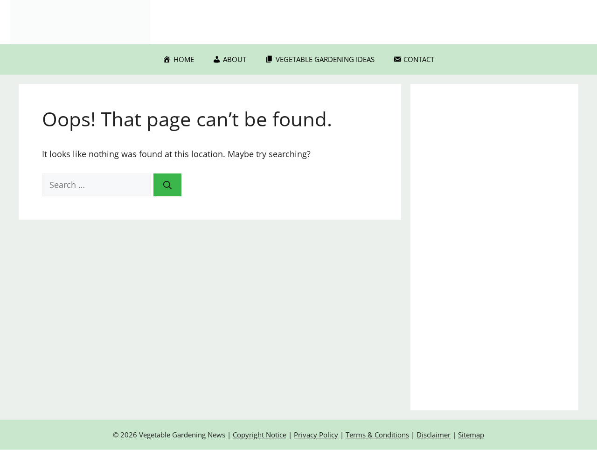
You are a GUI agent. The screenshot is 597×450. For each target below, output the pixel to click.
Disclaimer (434, 434)
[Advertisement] (494, 247)
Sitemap (471, 434)
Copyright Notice (259, 434)
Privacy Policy (316, 434)
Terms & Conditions (377, 434)
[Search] (167, 184)
